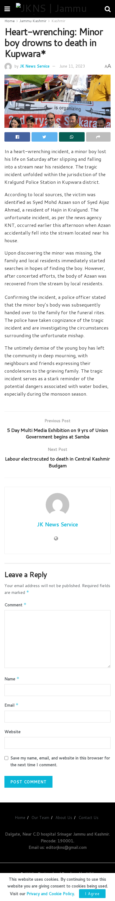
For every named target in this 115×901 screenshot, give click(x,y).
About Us (63, 817)
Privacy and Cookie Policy (50, 894)
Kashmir (58, 20)
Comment (15, 605)
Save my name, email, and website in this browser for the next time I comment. (60, 761)
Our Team (40, 817)
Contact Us (88, 817)
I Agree (92, 893)
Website (12, 732)
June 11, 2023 (72, 66)
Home (9, 20)
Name (11, 679)
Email (11, 705)
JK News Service (35, 66)
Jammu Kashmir (33, 20)
